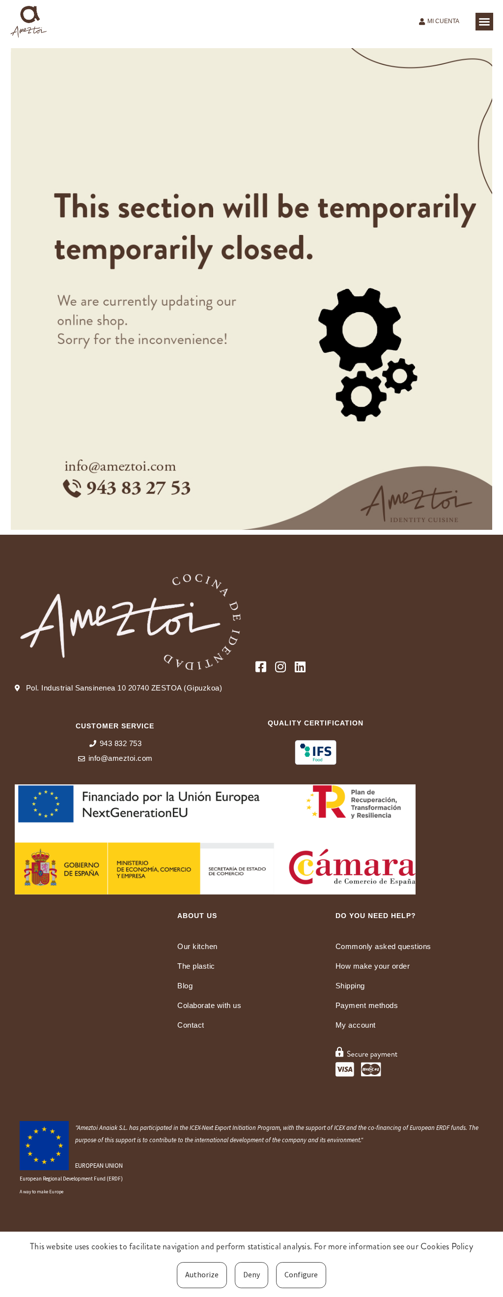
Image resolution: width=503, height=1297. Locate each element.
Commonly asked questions (383, 946)
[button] (484, 21)
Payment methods (366, 1005)
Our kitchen (197, 946)
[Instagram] (281, 667)
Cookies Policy (446, 1246)
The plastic (196, 966)
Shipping (350, 985)
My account (355, 1025)
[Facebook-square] (261, 667)
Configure (301, 1274)
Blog (185, 985)
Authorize (202, 1274)
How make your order (372, 966)
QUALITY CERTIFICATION (315, 723)
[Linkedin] (300, 667)
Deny (251, 1274)
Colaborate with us (209, 1005)
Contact (190, 1025)
